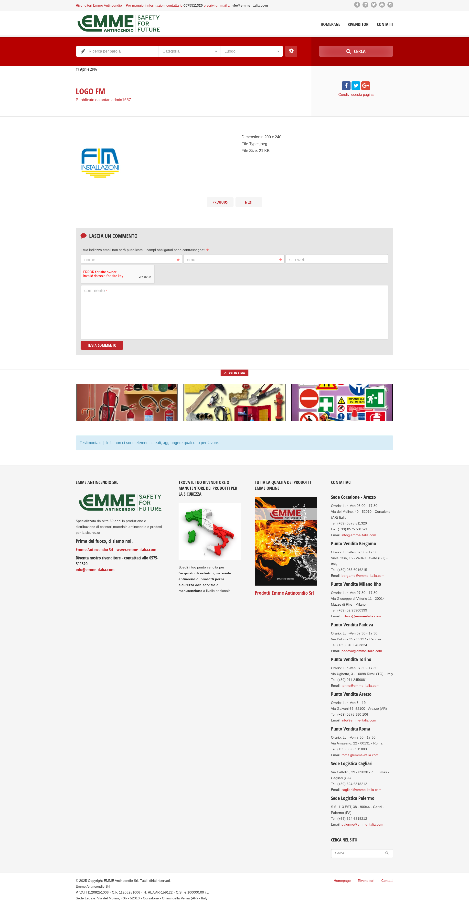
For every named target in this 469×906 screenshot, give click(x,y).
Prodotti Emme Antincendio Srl (284, 592)
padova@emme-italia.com (361, 651)
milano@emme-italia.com (361, 616)
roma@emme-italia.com (360, 755)
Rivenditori (359, 24)
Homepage (330, 24)
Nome (89, 259)
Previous (220, 202)
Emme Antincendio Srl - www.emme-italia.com (116, 549)
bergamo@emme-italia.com (362, 576)
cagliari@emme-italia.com (361, 790)
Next (249, 202)
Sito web (297, 259)
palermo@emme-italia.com (362, 824)
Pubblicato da (103, 100)
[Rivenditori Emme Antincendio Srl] (118, 23)
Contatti (385, 24)
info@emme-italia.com (95, 570)
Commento (95, 290)
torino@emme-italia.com (360, 686)
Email (192, 259)
